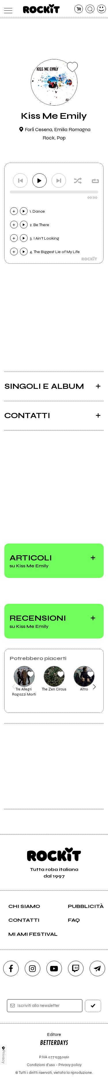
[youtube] (54, 968)
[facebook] (11, 968)
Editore (50, 1037)
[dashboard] (101, 9)
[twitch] (76, 968)
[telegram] (97, 968)
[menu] (6, 9)
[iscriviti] (93, 1006)
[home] (41, 8)
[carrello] (78, 9)
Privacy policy (70, 1065)
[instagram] (32, 968)
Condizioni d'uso (41, 1065)
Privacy (3, 1056)
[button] (14, 686)
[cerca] (90, 9)
